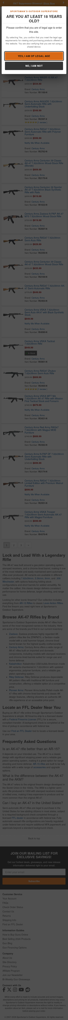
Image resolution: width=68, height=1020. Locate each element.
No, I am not (34, 66)
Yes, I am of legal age (34, 56)
